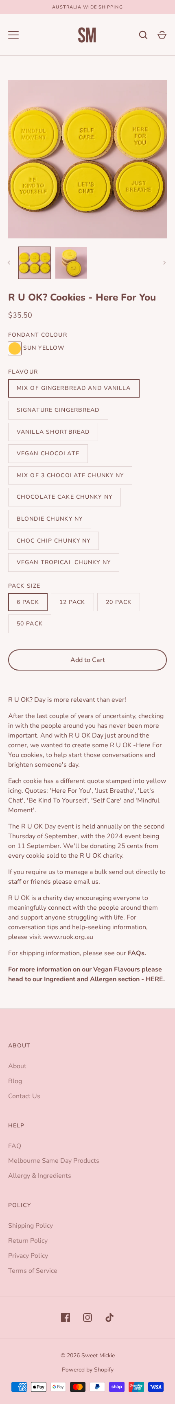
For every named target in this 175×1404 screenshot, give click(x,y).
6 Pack (28, 602)
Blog (15, 1081)
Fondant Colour (37, 335)
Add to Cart (87, 659)
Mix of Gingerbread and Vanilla (74, 388)
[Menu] (13, 35)
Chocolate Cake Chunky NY (64, 497)
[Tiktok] (109, 1317)
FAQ (14, 1146)
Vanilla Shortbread (53, 432)
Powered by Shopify (88, 1370)
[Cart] (162, 35)
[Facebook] (65, 1317)
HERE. (155, 979)
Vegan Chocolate (48, 453)
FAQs (136, 953)
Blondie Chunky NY (50, 519)
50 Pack (30, 623)
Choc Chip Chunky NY (53, 541)
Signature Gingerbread (58, 410)
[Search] (143, 35)
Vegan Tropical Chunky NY (64, 562)
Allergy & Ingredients (39, 1175)
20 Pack (119, 602)
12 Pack (72, 602)
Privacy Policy (28, 1255)
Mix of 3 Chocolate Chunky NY (70, 475)
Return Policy (28, 1240)
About (17, 1066)
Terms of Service (32, 1270)
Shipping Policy (30, 1225)
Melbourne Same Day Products (53, 1160)
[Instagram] (87, 1317)
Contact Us (24, 1096)
